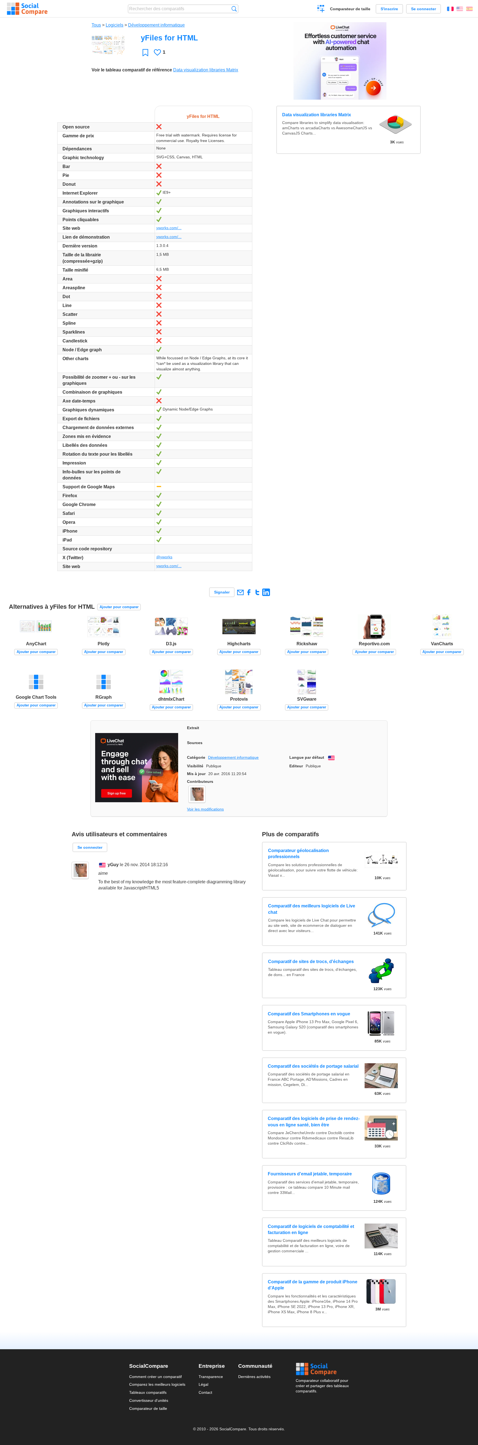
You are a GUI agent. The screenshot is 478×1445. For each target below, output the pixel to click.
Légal (203, 1384)
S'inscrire (389, 9)
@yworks (164, 557)
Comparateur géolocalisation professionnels (298, 853)
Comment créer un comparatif (155, 1376)
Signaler (222, 592)
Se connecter (423, 9)
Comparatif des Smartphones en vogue (309, 1014)
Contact (205, 1392)
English (459, 9)
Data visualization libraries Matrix (205, 70)
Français (450, 9)
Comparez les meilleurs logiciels (157, 1384)
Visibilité (195, 766)
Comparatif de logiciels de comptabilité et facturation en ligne (311, 1229)
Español (469, 9)
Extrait (193, 728)
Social (322, 1369)
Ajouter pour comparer (119, 607)
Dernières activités (254, 1376)
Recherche (234, 8)
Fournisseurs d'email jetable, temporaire (310, 1174)
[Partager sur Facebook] (249, 592)
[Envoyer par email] (240, 592)
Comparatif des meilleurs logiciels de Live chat (311, 909)
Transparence (211, 1376)
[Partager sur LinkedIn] (266, 592)
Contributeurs (200, 781)
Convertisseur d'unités (148, 1400)
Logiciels (114, 25)
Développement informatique (156, 25)
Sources (194, 742)
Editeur (296, 766)
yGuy (113, 864)
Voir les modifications (205, 809)
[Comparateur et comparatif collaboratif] (27, 9)
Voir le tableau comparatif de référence (132, 70)
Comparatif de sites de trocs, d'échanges (311, 961)
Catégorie (196, 757)
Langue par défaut (306, 757)
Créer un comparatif (321, 9)
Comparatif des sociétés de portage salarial (313, 1066)
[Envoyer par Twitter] (257, 592)
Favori (145, 52)
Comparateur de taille (350, 9)
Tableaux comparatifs (148, 1392)
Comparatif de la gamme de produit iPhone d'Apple (312, 1284)
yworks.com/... (168, 228)
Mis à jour (196, 773)
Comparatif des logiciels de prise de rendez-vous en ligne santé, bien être (314, 1121)
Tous (96, 25)
